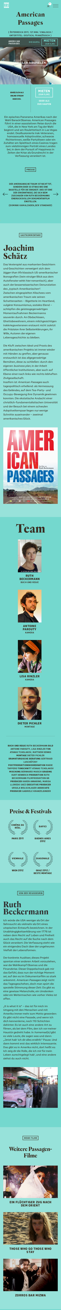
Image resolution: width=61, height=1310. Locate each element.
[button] (49, 6)
